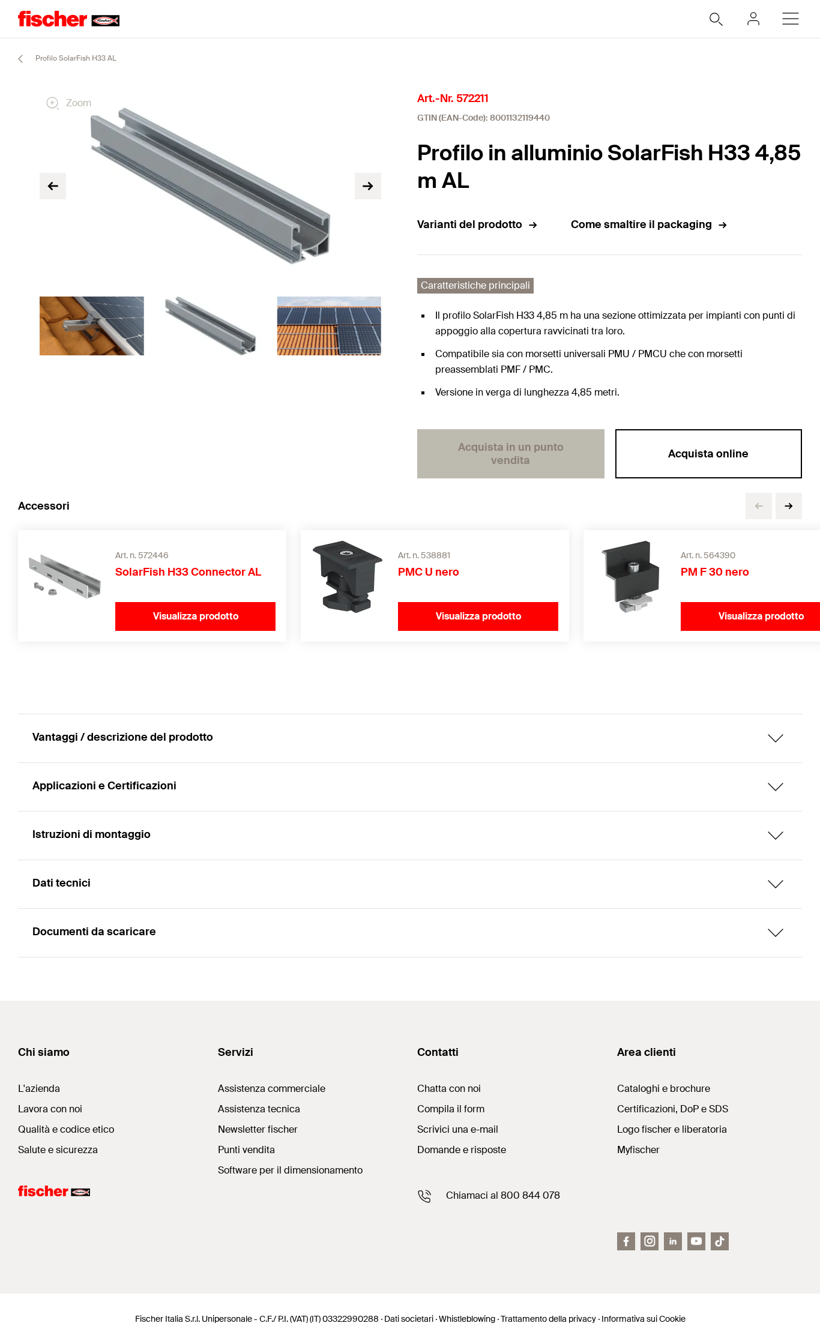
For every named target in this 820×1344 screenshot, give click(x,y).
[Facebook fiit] (626, 1241)
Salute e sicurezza (58, 1150)
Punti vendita (246, 1150)
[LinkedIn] (673, 1241)
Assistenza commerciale (271, 1088)
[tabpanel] (92, 326)
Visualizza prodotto (195, 616)
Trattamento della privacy (548, 1318)
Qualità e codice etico (66, 1129)
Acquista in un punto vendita (511, 454)
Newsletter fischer (258, 1129)
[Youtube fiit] (696, 1241)
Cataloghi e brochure (663, 1088)
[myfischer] (753, 19)
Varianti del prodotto (469, 224)
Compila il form (450, 1109)
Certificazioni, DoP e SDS (672, 1109)
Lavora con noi (50, 1109)
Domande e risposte (461, 1150)
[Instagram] (650, 1241)
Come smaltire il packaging (641, 224)
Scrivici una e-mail (457, 1129)
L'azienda (39, 1088)
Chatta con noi (449, 1088)
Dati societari (408, 1318)
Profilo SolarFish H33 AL (75, 58)
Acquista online (708, 454)
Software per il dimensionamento (290, 1170)
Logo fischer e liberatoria (672, 1129)
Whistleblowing (467, 1318)
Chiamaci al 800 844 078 (503, 1195)
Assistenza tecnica (259, 1109)
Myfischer (638, 1150)
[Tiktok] (720, 1241)
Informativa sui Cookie (643, 1318)
